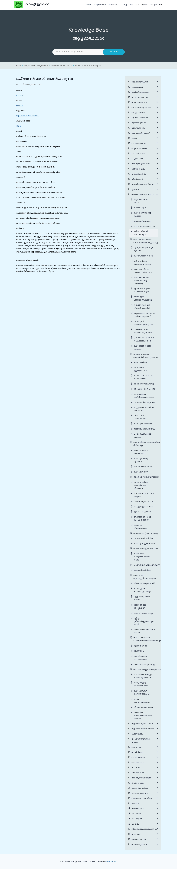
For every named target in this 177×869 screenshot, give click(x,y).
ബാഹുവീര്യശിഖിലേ (142, 570)
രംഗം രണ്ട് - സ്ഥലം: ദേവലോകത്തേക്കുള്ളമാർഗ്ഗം (146, 241)
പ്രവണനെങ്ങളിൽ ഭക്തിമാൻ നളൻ (142, 290)
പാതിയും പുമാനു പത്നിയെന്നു (141, 452)
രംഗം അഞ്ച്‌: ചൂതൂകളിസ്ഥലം (140, 369)
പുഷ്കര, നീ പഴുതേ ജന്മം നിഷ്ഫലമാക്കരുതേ (144, 339)
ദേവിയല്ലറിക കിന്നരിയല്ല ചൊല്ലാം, (143, 590)
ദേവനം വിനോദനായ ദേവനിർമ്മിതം (143, 377)
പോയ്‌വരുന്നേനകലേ (143, 256)
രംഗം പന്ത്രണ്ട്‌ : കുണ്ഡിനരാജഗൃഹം (142, 692)
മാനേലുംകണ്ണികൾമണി (144, 544)
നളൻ (19, 126)
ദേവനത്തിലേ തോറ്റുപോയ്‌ (140, 606)
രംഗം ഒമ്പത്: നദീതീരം (144, 539)
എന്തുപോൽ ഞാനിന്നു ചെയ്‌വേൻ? (144, 409)
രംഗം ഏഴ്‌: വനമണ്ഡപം (144, 424)
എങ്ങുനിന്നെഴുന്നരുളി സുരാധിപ (143, 249)
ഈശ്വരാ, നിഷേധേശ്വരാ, (140, 527)
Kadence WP (111, 862)
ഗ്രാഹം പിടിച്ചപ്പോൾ (142, 512)
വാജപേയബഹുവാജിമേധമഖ (146, 549)
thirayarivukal (156, 5)
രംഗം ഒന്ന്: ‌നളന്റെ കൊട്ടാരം (142, 214)
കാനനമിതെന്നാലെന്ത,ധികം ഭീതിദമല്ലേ (146, 444)
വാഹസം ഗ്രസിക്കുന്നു (143, 502)
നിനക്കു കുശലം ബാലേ (144, 707)
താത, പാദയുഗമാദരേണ (142, 701)
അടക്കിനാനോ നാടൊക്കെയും (140, 658)
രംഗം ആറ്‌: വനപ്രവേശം (144, 402)
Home (88, 5)
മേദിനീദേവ (139, 651)
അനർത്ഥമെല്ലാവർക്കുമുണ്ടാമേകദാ (149, 670)
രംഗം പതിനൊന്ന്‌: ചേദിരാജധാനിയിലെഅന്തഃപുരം (147, 639)
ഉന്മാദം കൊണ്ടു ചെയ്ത (143, 613)
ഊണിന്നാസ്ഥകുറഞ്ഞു (144, 384)
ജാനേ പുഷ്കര (140, 362)
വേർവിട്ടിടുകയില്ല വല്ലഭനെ (141, 460)
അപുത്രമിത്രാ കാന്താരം (144, 507)
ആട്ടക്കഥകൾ (100, 5)
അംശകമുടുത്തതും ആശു (144, 664)
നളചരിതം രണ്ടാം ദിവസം (61, 66)
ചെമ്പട (19, 106)
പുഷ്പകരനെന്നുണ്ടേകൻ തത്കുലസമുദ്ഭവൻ (144, 315)
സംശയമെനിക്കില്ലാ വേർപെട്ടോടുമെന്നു (143, 676)
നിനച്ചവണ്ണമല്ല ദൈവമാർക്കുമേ (141, 684)
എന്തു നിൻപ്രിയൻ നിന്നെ (142, 598)
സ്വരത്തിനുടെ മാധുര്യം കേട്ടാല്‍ (144, 495)
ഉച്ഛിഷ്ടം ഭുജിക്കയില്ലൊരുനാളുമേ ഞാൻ (144, 621)
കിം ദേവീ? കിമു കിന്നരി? (144, 584)
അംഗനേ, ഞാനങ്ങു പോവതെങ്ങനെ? (142, 518)
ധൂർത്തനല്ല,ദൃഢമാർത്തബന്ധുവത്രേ (149, 565)
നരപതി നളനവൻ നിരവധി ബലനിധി (142, 306)
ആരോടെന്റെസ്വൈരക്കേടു (145, 533)
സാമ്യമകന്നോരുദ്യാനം (144, 226)
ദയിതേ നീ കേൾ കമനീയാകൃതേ (88, 66)
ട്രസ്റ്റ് (126, 5)
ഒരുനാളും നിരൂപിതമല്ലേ (144, 429)
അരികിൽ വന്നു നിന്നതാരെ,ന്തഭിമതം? (144, 331)
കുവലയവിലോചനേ (142, 221)
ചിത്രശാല (134, 5)
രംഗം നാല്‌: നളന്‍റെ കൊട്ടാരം (143, 347)
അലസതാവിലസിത (143, 467)
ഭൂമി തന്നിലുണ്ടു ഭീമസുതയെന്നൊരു (142, 263)
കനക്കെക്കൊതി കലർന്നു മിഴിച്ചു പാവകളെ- (141, 281)
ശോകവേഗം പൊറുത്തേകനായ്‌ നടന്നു (142, 557)
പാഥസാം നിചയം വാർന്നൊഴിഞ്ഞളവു (143, 271)
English (144, 5)
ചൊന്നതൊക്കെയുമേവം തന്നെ (145, 631)
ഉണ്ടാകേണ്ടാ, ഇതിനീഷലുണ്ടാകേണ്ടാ (144, 396)
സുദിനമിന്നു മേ (140, 646)
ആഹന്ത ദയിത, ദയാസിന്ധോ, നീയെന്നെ (141, 485)
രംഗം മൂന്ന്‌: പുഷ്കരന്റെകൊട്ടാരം (143, 323)
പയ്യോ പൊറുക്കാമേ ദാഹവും (142, 435)
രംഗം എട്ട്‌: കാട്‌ (141, 472)
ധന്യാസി (20, 95)
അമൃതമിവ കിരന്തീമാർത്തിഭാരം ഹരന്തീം (143, 716)
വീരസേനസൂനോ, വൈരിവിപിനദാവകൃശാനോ (145, 356)
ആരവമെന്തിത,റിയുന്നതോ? (146, 477)
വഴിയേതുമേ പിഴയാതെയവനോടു (143, 298)
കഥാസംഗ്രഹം (140, 208)
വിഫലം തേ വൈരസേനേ (140, 417)
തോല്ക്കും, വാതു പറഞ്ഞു (144, 389)
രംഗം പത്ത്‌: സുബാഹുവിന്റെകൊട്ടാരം (144, 577)
